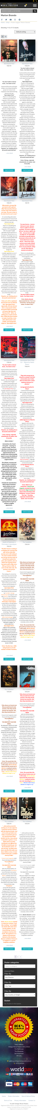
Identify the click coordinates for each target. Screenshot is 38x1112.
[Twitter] (6, 20)
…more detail (9, 153)
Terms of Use (8, 1100)
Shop (7, 22)
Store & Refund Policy (28, 1096)
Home (3, 22)
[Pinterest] (19, 20)
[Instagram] (15, 20)
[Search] (35, 11)
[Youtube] (10, 20)
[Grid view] (2, 36)
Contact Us (31, 1100)
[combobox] (17, 11)
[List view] (5, 36)
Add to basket (9, 170)
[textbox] (20, 966)
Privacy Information (20, 1100)
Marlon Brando (29, 299)
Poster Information (13, 1096)
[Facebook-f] (2, 20)
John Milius (8, 301)
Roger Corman (29, 490)
